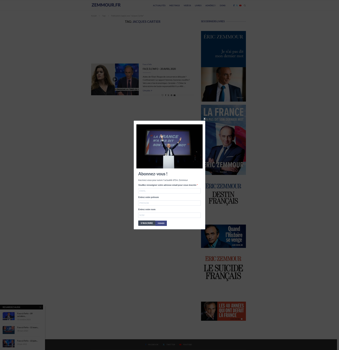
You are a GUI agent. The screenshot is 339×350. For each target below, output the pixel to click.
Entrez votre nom (146, 209)
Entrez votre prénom (148, 197)
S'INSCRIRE (147, 223)
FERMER (161, 223)
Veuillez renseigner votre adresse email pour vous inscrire (167, 185)
